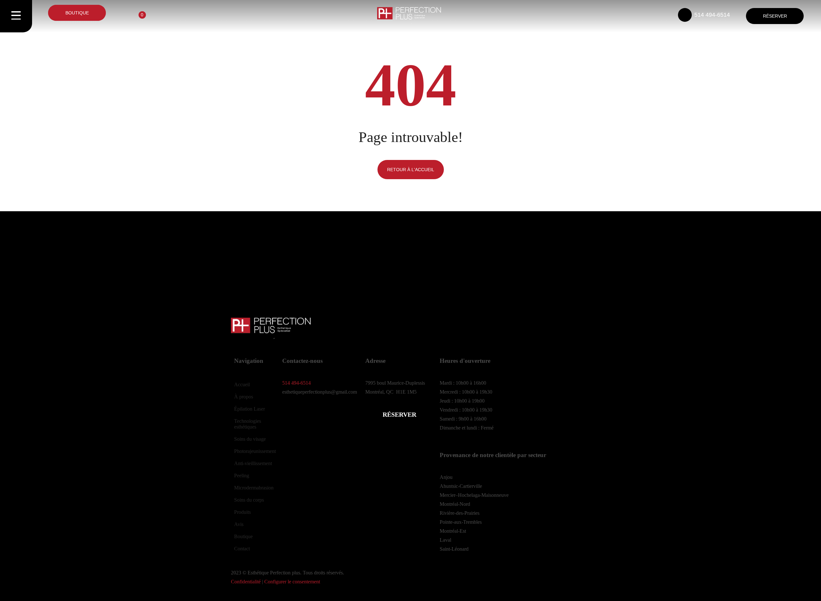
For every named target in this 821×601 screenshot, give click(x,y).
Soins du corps (249, 500)
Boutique (243, 536)
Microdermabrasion (254, 487)
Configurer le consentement (292, 581)
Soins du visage (250, 439)
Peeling (241, 475)
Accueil (242, 384)
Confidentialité (246, 581)
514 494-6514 (712, 15)
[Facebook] (290, 416)
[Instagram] (308, 416)
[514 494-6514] (685, 15)
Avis (238, 524)
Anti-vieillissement (253, 463)
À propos (243, 396)
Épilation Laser (249, 409)
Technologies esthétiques (247, 424)
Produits (242, 512)
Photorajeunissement (255, 451)
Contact (242, 548)
